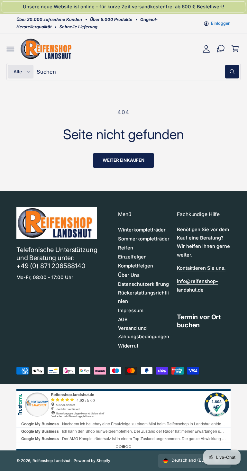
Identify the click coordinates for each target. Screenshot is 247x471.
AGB (123, 319)
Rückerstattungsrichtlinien (143, 297)
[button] (10, 48)
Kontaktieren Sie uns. (201, 268)
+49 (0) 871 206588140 (51, 266)
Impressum (130, 310)
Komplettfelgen (135, 266)
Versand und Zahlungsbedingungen (143, 332)
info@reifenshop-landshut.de (197, 285)
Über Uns (129, 275)
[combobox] (138, 71)
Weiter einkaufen (123, 160)
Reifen (125, 248)
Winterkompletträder (142, 230)
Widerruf (128, 346)
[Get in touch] (221, 48)
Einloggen (221, 23)
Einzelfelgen (132, 257)
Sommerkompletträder (143, 239)
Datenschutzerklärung (143, 284)
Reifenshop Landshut (51, 460)
